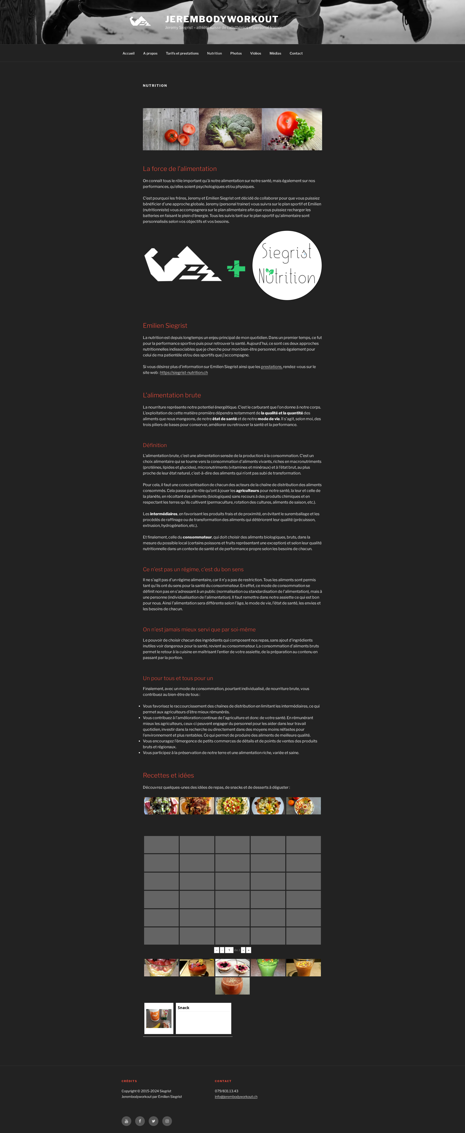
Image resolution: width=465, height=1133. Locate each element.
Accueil (129, 53)
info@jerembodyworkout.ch (236, 1096)
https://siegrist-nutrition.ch (184, 372)
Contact (296, 53)
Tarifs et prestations (182, 53)
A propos (150, 53)
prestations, (271, 366)
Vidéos (255, 53)
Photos (236, 53)
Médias (275, 53)
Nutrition (214, 53)
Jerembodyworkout (222, 19)
